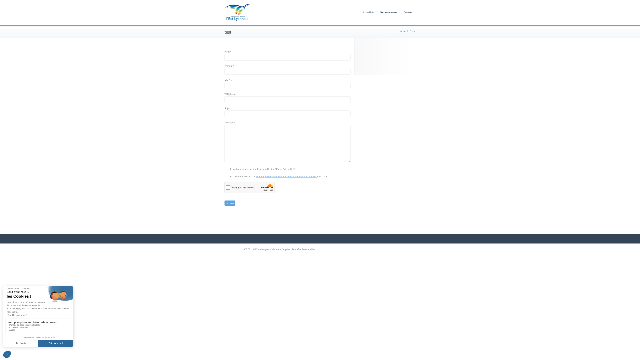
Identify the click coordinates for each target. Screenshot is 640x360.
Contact (408, 12)
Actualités (368, 12)
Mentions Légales (281, 249)
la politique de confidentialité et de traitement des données (286, 176)
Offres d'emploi (261, 249)
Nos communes (388, 12)
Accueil (404, 31)
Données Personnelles (303, 249)
